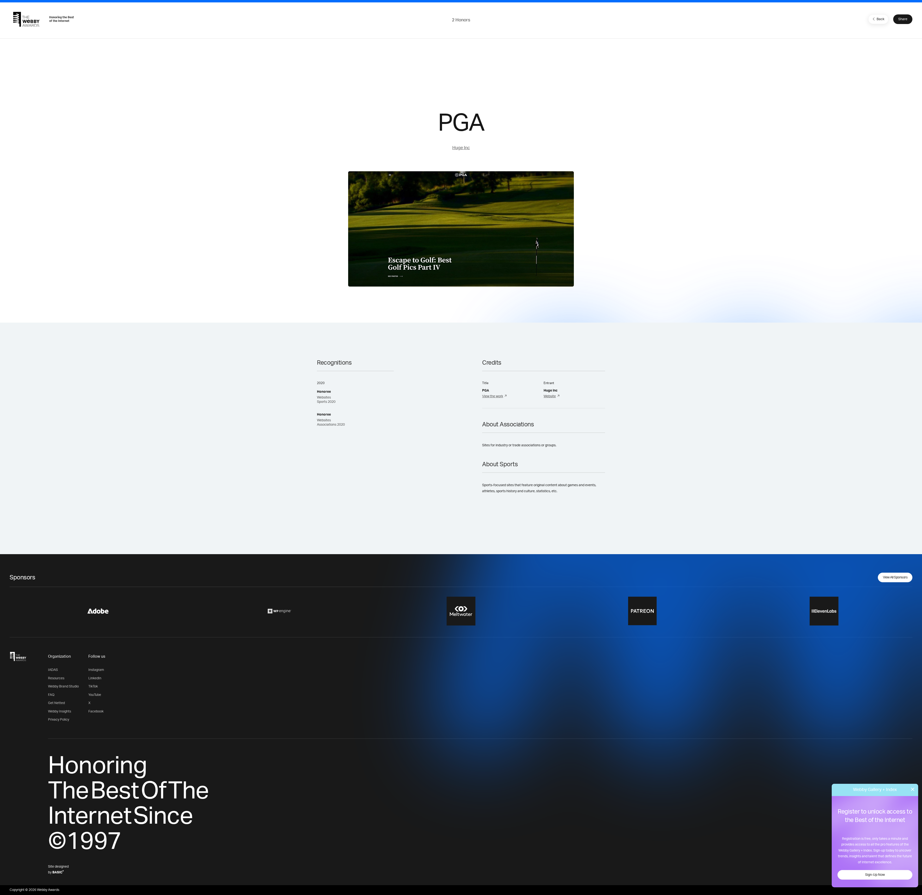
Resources (56, 678)
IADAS (53, 670)
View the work (492, 396)
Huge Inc (461, 148)
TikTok (93, 686)
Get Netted (56, 703)
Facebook (95, 711)
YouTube (94, 695)
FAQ (51, 695)
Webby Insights (59, 711)
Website (550, 396)
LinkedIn (94, 678)
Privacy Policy (58, 719)
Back (880, 19)
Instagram (96, 670)
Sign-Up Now (875, 875)
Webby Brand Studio (63, 686)
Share (902, 19)
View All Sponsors (895, 577)
